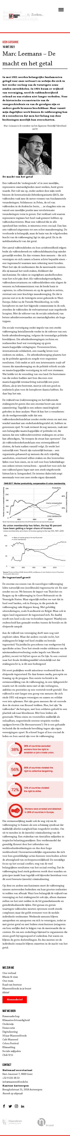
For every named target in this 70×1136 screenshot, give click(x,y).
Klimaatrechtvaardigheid (16, 1020)
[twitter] (10, 1106)
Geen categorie (10, 42)
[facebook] (4, 1106)
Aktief (5, 992)
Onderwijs (8, 1024)
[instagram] (16, 1106)
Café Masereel (10, 1039)
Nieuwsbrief (15, 999)
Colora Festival (10, 1043)
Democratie (8, 1028)
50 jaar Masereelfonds (14, 1036)
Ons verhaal (9, 973)
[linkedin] (22, 1106)
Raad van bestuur (12, 985)
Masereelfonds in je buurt (16, 988)
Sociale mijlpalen (11, 1051)
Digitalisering (10, 1032)
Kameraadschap (11, 1016)
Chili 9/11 (7, 1055)
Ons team (7, 981)
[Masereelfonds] (14, 15)
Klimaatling (8, 1047)
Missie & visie (10, 977)
